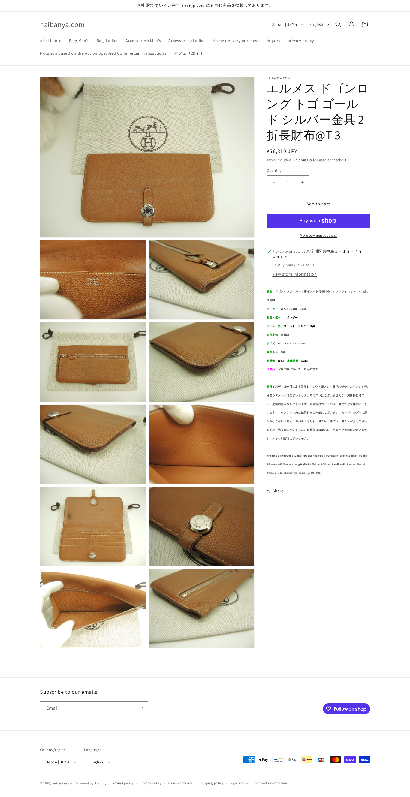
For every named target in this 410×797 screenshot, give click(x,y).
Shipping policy (211, 783)
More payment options (318, 235)
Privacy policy (151, 783)
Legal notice (239, 783)
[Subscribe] (141, 708)
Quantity (274, 170)
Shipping (301, 160)
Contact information (271, 783)
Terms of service (180, 783)
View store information (294, 274)
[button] (338, 24)
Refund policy (123, 783)
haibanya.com (63, 783)
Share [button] (278, 491)
